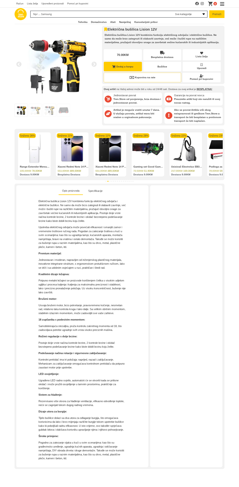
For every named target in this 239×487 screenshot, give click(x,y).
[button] (19, 64)
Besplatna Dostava (69, 174)
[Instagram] (202, 3)
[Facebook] (197, 3)
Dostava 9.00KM (29, 174)
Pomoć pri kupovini (201, 79)
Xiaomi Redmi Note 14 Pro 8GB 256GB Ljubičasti (86, 166)
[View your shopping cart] (211, 4)
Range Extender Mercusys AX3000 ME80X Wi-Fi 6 (49, 166)
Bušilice (162, 66)
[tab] (71, 191)
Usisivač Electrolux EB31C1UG (189, 166)
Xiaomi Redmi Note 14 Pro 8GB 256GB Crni (121, 166)
